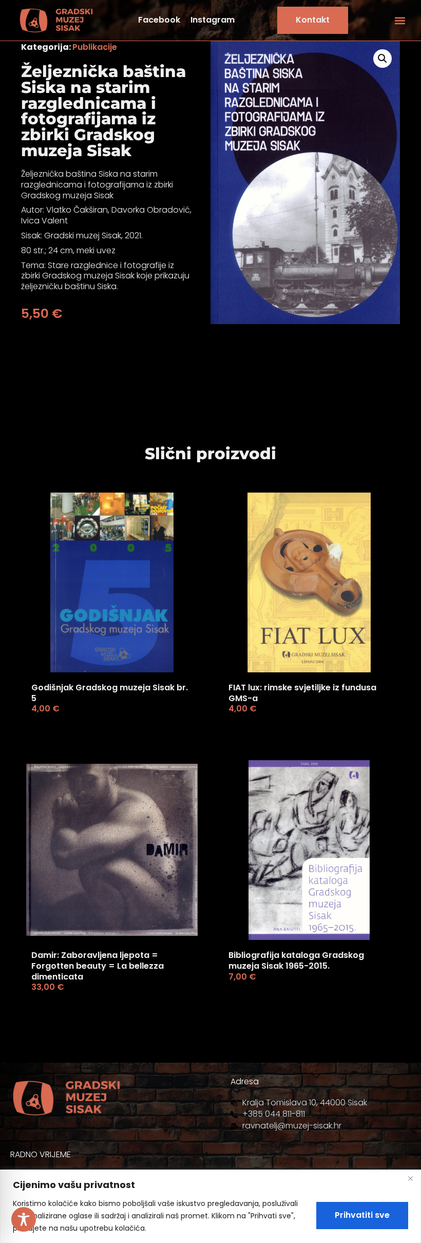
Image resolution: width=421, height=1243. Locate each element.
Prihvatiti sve (362, 1215)
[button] (399, 20)
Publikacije (94, 47)
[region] (210, 1206)
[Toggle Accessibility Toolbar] (23, 1219)
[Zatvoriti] (410, 1178)
